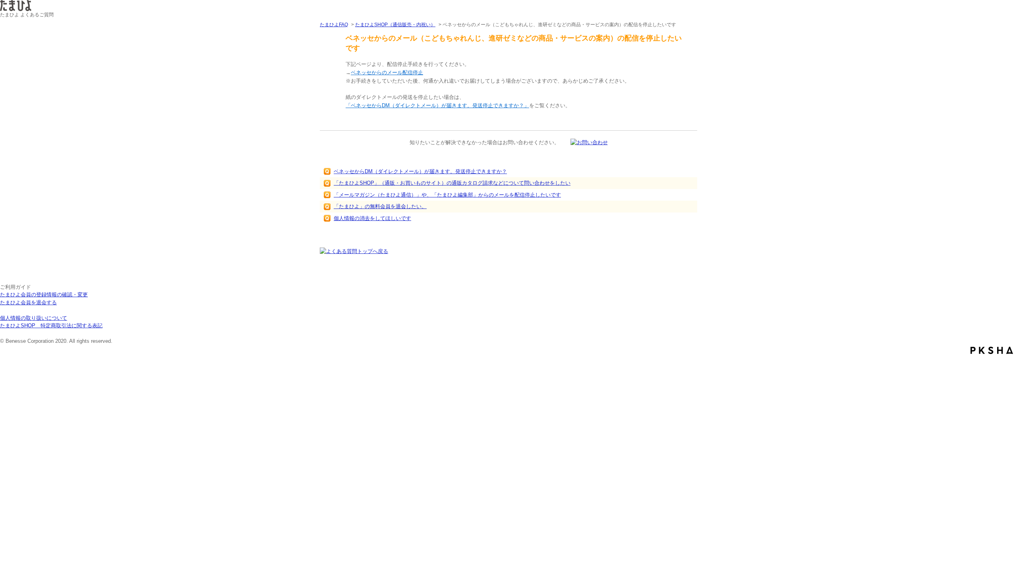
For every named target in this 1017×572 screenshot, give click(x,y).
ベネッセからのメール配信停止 (387, 72)
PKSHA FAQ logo (992, 350)
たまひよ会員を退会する (28, 302)
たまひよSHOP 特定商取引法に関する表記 (51, 326)
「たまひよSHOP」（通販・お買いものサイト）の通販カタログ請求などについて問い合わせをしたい (452, 183)
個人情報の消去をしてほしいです (372, 218)
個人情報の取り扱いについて (33, 318)
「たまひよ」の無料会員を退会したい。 (380, 206)
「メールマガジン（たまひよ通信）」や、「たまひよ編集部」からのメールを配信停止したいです (447, 195)
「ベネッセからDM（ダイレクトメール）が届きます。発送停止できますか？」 (437, 105)
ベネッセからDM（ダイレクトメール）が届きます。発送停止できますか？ (420, 171)
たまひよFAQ (334, 24)
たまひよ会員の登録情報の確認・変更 (44, 295)
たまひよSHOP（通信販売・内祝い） (395, 24)
